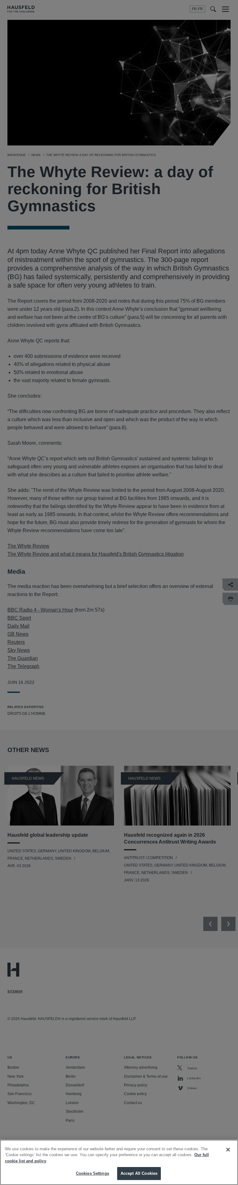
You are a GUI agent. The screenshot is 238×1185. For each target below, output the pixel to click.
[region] (119, 1162)
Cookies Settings (92, 1173)
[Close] (228, 1149)
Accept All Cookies (139, 1173)
